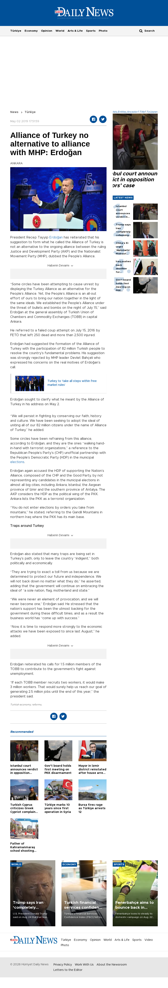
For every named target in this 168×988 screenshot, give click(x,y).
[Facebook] (93, 119)
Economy (31, 30)
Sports (90, 30)
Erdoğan (56, 237)
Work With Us (84, 964)
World (60, 30)
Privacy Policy (62, 964)
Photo (103, 30)
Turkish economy (20, 704)
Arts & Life (75, 30)
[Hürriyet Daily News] (84, 12)
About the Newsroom (111, 964)
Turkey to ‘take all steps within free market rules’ (72, 383)
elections (17, 462)
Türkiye (15, 30)
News (14, 112)
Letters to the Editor (67, 970)
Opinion (46, 30)
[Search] (141, 30)
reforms (36, 704)
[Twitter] (103, 119)
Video (148, 940)
